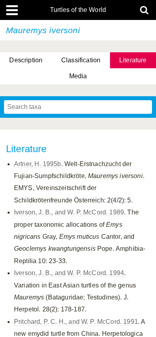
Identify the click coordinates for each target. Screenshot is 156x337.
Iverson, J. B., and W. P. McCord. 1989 (69, 212)
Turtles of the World (78, 10)
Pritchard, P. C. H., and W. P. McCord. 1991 (76, 321)
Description (25, 60)
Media (78, 76)
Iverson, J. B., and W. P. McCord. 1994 (69, 273)
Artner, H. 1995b (37, 164)
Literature (133, 60)
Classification (80, 60)
